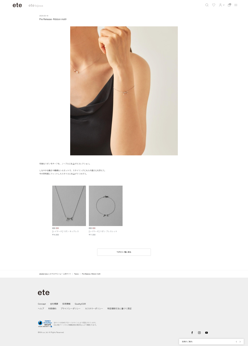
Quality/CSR (80, 304)
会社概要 (54, 304)
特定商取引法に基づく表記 (119, 308)
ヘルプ (41, 308)
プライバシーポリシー (71, 308)
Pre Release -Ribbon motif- (91, 274)
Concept (42, 304)
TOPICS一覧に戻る (124, 252)
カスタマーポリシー (94, 308)
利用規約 (52, 308)
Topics (76, 274)
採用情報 (66, 304)
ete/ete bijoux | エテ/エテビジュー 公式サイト (55, 274)
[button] (221, 5)
